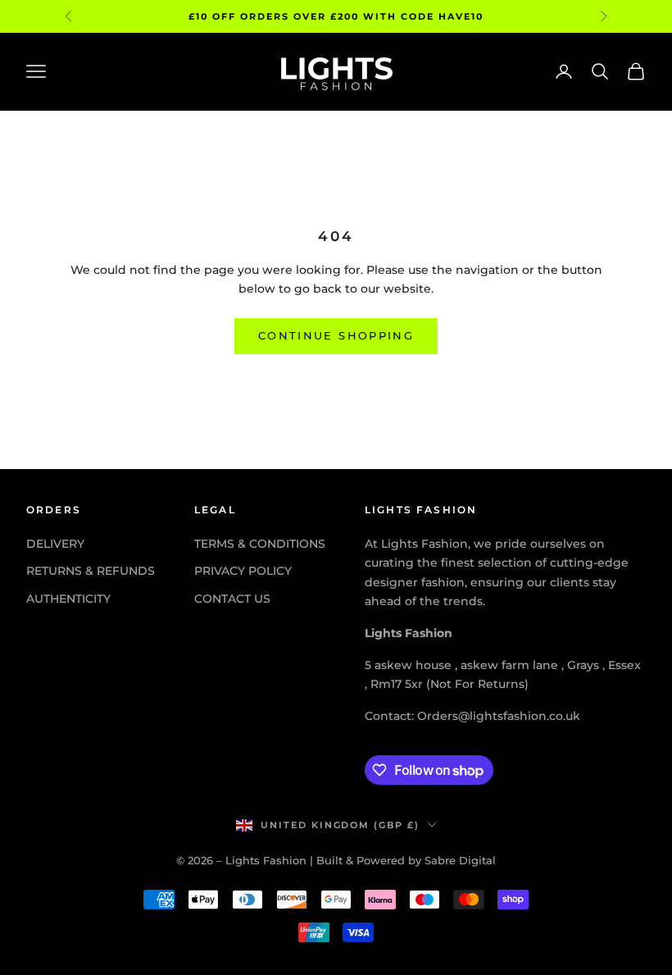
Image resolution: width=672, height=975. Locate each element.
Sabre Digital (460, 860)
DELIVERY (55, 543)
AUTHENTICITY (68, 598)
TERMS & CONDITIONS (259, 543)
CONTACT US (232, 598)
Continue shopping (336, 335)
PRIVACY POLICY (243, 570)
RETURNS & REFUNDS (90, 570)
